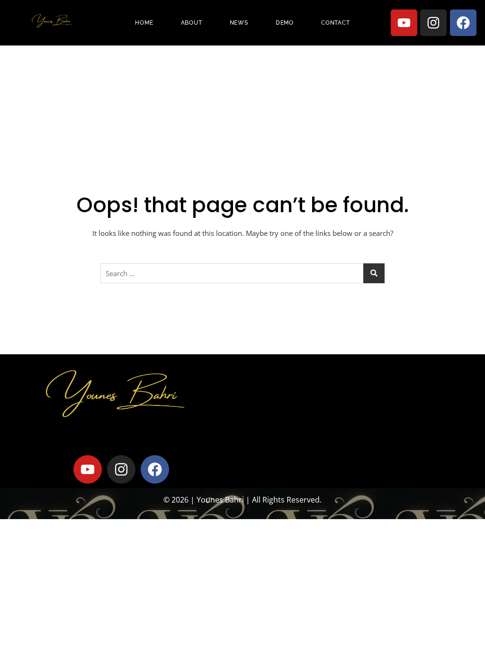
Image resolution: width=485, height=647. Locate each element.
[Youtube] (404, 22)
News (239, 22)
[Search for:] (242, 273)
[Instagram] (433, 22)
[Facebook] (463, 22)
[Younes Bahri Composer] (51, 21)
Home (144, 22)
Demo (285, 22)
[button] (363, 393)
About (191, 22)
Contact (335, 22)
